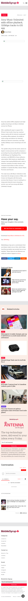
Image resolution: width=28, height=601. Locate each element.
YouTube (3, 572)
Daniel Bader (8, 32)
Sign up (24, 467)
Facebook (4, 258)
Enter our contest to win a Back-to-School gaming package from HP (19, 290)
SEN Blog (6, 239)
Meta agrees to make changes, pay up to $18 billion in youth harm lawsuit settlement (14, 335)
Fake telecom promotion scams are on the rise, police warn (19, 281)
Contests (3, 543)
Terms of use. (20, 596)
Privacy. (15, 596)
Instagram (3, 570)
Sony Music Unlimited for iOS (15, 235)
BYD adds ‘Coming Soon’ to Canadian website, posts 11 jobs (13, 385)
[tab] (5, 479)
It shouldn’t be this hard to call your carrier (19, 271)
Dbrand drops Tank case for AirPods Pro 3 (13, 361)
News (4, 15)
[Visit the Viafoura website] (23, 513)
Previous (19, 15)
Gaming (3, 406)
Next (24, 15)
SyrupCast (3, 541)
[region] (14, 489)
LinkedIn (17, 258)
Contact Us (3, 538)
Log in (21, 467)
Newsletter (3, 545)
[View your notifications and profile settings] (25, 479)
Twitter (10, 258)
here (19, 253)
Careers (3, 558)
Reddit (23, 258)
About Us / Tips (4, 553)
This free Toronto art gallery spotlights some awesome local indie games (14, 410)
